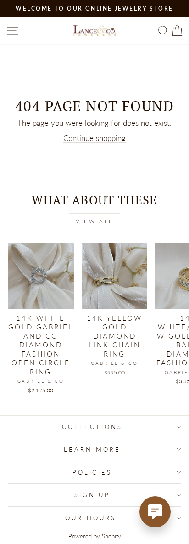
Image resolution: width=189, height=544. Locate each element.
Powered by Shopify (94, 536)
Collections (92, 427)
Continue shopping (94, 138)
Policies (92, 472)
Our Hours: (92, 517)
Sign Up (92, 495)
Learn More (92, 449)
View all (94, 221)
